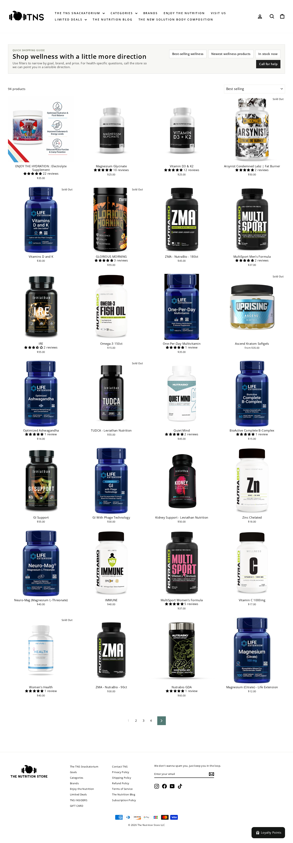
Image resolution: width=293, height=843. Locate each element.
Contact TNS (120, 766)
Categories (122, 13)
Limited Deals (69, 19)
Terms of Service (122, 789)
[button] (33, 173)
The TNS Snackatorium (78, 13)
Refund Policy (120, 783)
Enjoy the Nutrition (184, 13)
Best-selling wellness (188, 54)
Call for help (268, 64)
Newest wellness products (231, 54)
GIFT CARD (76, 806)
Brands (150, 13)
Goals (73, 772)
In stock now (268, 54)
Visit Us (218, 13)
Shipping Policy (121, 777)
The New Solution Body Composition (176, 19)
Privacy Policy (120, 772)
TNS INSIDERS (79, 800)
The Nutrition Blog (112, 19)
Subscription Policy (124, 800)
